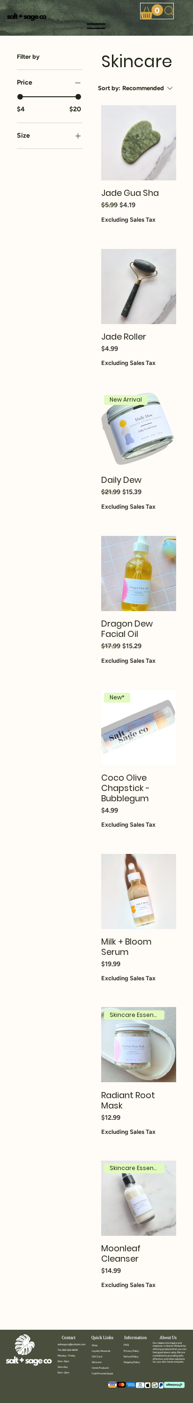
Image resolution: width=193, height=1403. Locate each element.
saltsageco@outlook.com (71, 1344)
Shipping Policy (132, 1362)
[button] (151, 12)
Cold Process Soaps (102, 1373)
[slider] (20, 96)
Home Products (100, 1367)
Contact (68, 1337)
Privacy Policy (131, 1350)
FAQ (126, 1344)
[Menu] (97, 26)
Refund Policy (131, 1356)
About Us (168, 1337)
